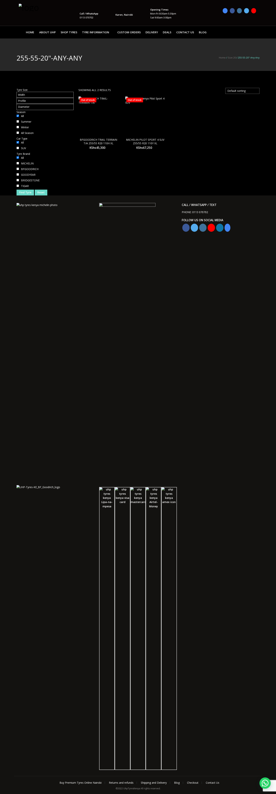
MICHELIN (27, 163)
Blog (203, 32)
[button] (265, 783)
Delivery (152, 32)
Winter (25, 127)
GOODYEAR (28, 174)
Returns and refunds (121, 782)
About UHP (47, 32)
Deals (167, 32)
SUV (23, 148)
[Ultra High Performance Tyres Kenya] (37, 7)
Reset (41, 192)
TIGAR (25, 186)
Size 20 (232, 57)
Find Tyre (25, 192)
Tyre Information (95, 32)
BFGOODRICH (29, 169)
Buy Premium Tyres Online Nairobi (81, 782)
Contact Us (185, 32)
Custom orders (129, 32)
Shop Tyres (69, 32)
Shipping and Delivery (154, 782)
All (22, 116)
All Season (27, 133)
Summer (26, 121)
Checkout (192, 782)
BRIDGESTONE (30, 180)
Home (30, 32)
